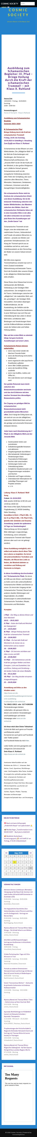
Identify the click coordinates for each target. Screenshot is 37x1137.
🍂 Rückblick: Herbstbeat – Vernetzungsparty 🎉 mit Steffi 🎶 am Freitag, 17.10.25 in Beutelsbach (17, 838)
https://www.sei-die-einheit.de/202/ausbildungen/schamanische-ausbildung (18, 696)
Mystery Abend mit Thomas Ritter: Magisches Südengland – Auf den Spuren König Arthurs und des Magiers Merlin (18, 1047)
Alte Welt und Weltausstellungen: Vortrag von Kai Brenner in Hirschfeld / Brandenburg (17, 942)
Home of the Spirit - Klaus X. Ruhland (17, 113)
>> (31, 853)
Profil (10, 143)
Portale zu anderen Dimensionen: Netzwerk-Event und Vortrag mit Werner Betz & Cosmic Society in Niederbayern (18, 970)
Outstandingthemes (18, 1134)
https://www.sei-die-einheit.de (14, 754)
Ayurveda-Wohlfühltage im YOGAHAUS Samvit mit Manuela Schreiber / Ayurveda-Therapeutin (17, 1014)
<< (6, 853)
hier (27, 741)
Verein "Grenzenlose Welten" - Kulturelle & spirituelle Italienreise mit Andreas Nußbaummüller (18, 985)
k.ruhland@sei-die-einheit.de (14, 701)
